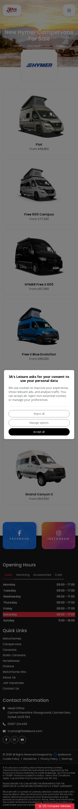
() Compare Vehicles (56, 806)
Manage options (39, 422)
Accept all (39, 431)
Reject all (39, 413)
